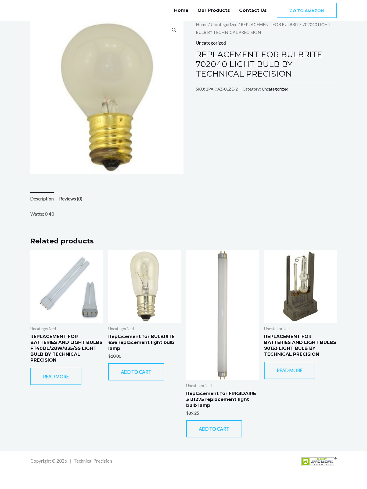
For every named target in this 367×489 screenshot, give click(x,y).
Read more (56, 376)
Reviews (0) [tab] (70, 199)
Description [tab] (42, 199)
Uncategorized (224, 24)
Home (181, 10)
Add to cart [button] (136, 372)
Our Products (213, 10)
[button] (307, 10)
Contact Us (253, 10)
